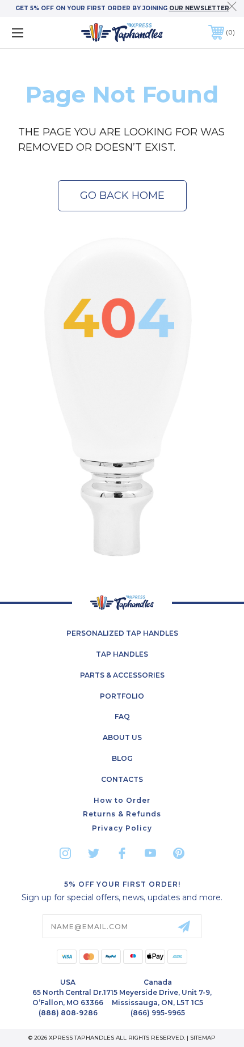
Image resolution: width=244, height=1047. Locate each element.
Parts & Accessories (122, 675)
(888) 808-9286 (68, 1012)
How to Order (122, 800)
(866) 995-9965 (158, 1012)
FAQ (122, 716)
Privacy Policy (122, 828)
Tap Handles (122, 654)
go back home (122, 195)
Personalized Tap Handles (122, 633)
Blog (122, 758)
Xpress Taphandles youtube (150, 853)
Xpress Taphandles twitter (93, 853)
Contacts (122, 779)
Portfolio (122, 696)
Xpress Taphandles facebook (122, 853)
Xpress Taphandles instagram (65, 853)
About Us (122, 737)
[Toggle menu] (34, 32)
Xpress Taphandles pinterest (178, 853)
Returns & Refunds (122, 814)
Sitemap (203, 1037)
